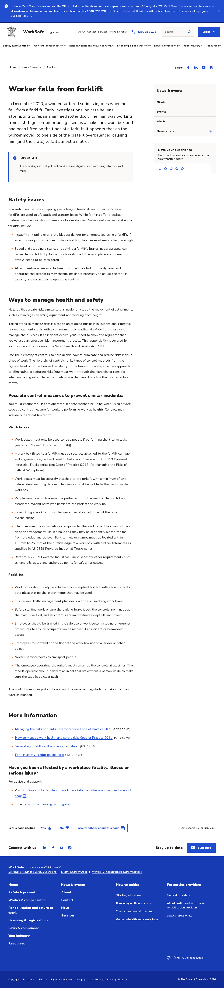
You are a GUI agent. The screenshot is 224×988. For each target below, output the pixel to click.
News (161, 102)
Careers (109, 979)
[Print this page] (211, 67)
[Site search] (189, 31)
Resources (212, 45)
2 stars (166, 168)
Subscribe (204, 848)
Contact (67, 900)
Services (68, 915)
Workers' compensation (48, 45)
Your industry (192, 45)
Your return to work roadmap (135, 911)
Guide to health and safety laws (137, 919)
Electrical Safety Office (74, 871)
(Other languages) (189, 958)
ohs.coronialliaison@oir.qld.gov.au (47, 804)
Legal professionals (179, 916)
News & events (31, 67)
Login (206, 32)
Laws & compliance (166, 45)
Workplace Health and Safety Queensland (32, 871)
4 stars (178, 168)
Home (12, 67)
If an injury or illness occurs (133, 903)
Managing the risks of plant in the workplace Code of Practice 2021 (63, 729)
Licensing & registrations (133, 45)
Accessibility (94, 979)
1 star (161, 168)
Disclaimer (29, 979)
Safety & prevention (15, 45)
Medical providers (178, 895)
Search (169, 32)
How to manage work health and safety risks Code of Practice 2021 (63, 738)
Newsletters (165, 131)
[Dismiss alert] (219, 11)
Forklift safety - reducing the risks (39, 755)
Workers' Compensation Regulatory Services (117, 871)
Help (65, 908)
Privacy (43, 979)
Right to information (62, 979)
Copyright (13, 979)
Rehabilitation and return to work (90, 45)
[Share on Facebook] (188, 67)
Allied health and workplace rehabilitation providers (185, 905)
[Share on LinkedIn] (196, 67)
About (66, 892)
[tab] (44, 847)
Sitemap (122, 979)
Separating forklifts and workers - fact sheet (47, 746)
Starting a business (129, 895)
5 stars (183, 168)
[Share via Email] (203, 67)
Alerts (50, 67)
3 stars (172, 168)
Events (161, 112)
